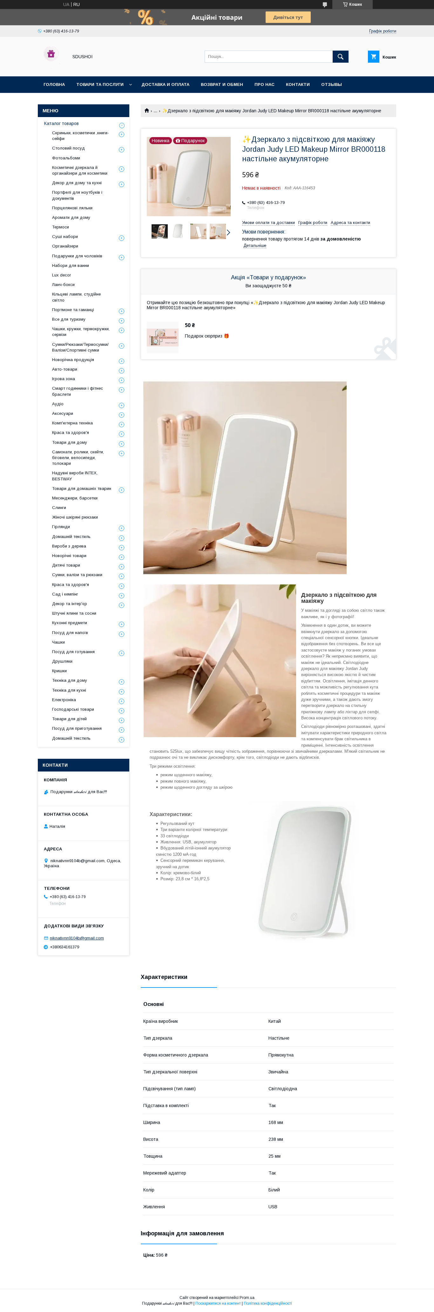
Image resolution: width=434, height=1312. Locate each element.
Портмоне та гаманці (73, 309)
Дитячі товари (66, 565)
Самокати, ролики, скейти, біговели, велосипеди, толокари (78, 458)
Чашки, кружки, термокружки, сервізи (81, 331)
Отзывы (331, 84)
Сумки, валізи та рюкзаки (77, 574)
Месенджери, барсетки (75, 498)
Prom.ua (247, 1297)
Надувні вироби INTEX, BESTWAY (75, 476)
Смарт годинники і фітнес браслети (77, 391)
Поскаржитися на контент (218, 1303)
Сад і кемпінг (65, 594)
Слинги (59, 507)
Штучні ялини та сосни (74, 613)
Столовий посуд (68, 148)
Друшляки (62, 661)
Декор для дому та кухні (77, 182)
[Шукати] (341, 57)
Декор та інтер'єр (69, 603)
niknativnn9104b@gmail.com (77, 938)
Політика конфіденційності (268, 1303)
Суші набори (65, 236)
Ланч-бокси (63, 284)
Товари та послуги (100, 84)
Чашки (58, 642)
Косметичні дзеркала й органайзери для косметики (79, 170)
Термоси (60, 227)
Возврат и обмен (222, 84)
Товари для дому (69, 442)
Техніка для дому (69, 680)
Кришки (59, 670)
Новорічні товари (69, 555)
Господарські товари (73, 709)
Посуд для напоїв (70, 632)
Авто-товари (64, 369)
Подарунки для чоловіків (77, 256)
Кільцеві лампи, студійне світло (76, 297)
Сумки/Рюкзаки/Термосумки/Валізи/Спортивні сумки (80, 347)
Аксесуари (62, 413)
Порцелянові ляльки (72, 208)
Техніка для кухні (69, 690)
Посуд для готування (73, 651)
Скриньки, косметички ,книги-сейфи (80, 135)
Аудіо (58, 403)
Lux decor (61, 275)
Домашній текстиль (71, 536)
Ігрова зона (63, 378)
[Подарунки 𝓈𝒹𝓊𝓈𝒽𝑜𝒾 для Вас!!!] (51, 68)
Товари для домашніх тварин (81, 488)
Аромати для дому (71, 217)
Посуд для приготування (77, 728)
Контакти (298, 84)
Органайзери (65, 246)
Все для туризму (68, 319)
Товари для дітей (69, 718)
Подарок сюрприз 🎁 (207, 335)
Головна (54, 84)
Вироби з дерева (69, 546)
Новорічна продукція (73, 359)
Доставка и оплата (165, 84)
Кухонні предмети (69, 622)
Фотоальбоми (66, 158)
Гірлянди (61, 526)
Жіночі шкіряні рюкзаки (75, 517)
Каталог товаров (61, 123)
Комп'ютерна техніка (72, 423)
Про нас (264, 84)
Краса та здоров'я (70, 432)
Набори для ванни (70, 265)
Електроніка (64, 699)
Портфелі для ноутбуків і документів (77, 195)
